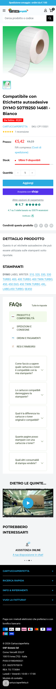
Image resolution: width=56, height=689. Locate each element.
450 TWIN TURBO (30, 284)
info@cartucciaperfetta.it (15, 682)
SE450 (28, 289)
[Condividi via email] (51, 225)
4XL (43, 284)
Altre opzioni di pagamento (28, 200)
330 (43, 274)
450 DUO (13, 284)
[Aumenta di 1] (32, 173)
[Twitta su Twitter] (46, 225)
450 (5, 284)
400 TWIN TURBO (42, 279)
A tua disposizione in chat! (28, 555)
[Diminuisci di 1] (18, 173)
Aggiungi (28, 183)
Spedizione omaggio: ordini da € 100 (28, 2)
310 (31, 274)
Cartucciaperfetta (15, 126)
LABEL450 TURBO (13, 289)
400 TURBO (24, 279)
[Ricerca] (49, 18)
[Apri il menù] (4, 10)
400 (14, 279)
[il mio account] (45, 10)
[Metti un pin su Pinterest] (41, 225)
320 (37, 274)
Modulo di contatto (12, 678)
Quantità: (8, 172)
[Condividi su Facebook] (36, 225)
